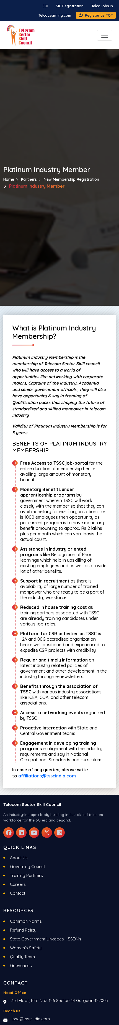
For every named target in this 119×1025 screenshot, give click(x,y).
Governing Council (27, 866)
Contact (17, 893)
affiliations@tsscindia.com (47, 776)
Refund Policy (23, 930)
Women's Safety (26, 947)
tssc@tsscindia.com (30, 1018)
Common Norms (26, 921)
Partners (29, 179)
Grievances (21, 965)
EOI (45, 6)
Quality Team (22, 956)
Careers (18, 884)
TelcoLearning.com (54, 15)
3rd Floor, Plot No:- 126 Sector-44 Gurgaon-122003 (59, 1000)
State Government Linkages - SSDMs (45, 939)
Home (8, 179)
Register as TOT (99, 15)
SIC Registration (70, 6)
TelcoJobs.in (102, 6)
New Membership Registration (71, 179)
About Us (19, 857)
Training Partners (26, 875)
